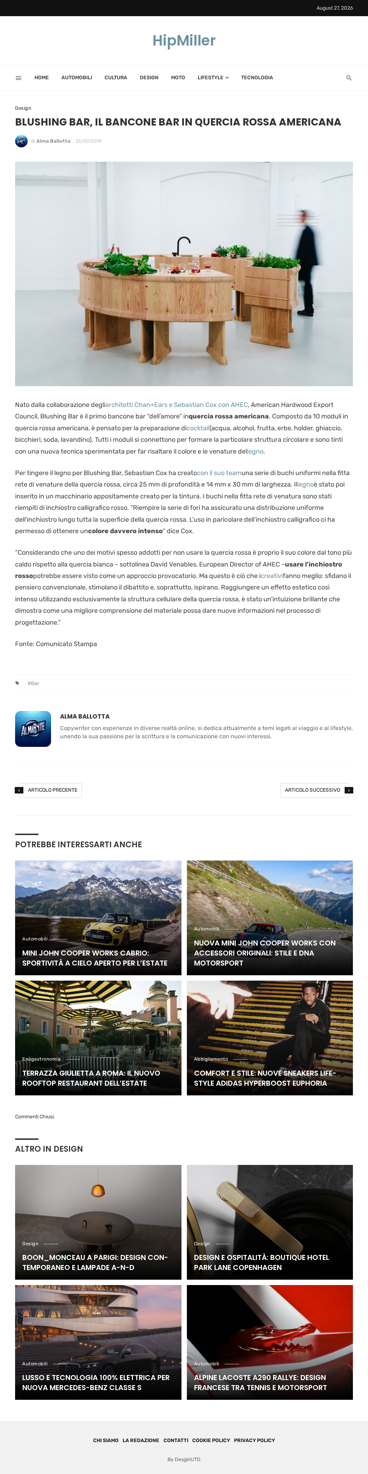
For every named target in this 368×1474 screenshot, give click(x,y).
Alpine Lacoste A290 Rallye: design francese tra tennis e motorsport (260, 1383)
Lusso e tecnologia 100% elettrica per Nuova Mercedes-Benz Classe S (96, 1383)
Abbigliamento (211, 1059)
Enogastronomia (41, 1059)
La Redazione (141, 1440)
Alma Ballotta (53, 141)
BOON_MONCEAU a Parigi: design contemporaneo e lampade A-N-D (95, 1262)
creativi (272, 576)
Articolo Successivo (312, 790)
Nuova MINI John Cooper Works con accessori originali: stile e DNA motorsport (265, 953)
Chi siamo (106, 1440)
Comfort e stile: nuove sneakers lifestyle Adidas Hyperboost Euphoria (265, 1078)
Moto (178, 78)
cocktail (198, 428)
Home (41, 78)
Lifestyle (211, 78)
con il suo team (219, 473)
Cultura (116, 78)
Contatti (176, 1440)
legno (255, 451)
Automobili (76, 78)
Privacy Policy (254, 1440)
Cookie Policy (211, 1440)
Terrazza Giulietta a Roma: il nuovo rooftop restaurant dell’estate (91, 1078)
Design (149, 78)
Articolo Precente (52, 790)
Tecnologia (257, 78)
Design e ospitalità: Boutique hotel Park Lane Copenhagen (261, 1262)
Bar (35, 683)
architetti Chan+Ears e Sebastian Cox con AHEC (176, 405)
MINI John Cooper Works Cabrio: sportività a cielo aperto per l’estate (94, 958)
